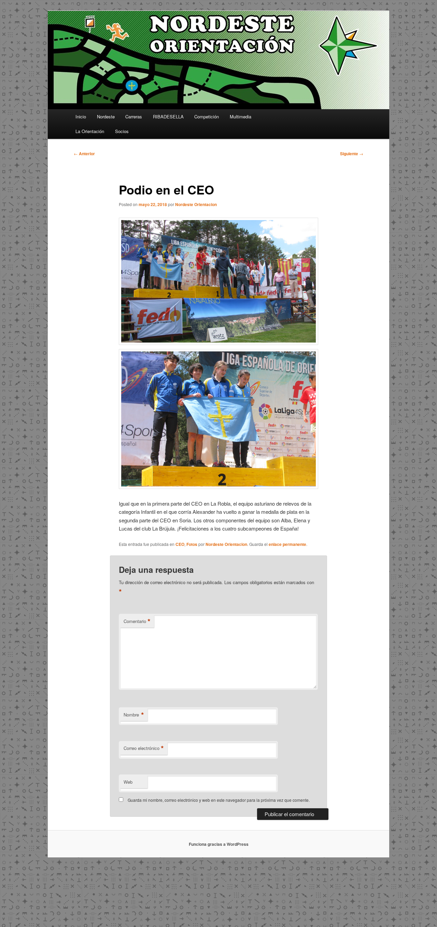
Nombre (134, 714)
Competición (206, 116)
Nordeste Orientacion (196, 204)
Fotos (191, 544)
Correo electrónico (144, 748)
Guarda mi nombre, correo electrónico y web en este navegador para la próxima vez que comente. (219, 800)
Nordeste (106, 116)
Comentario (137, 621)
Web (128, 782)
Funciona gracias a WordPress (219, 844)
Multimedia (240, 116)
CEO (179, 544)
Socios (122, 131)
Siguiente (351, 153)
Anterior (84, 153)
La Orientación (89, 131)
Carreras (133, 116)
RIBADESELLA (168, 116)
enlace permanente (287, 544)
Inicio (80, 116)
